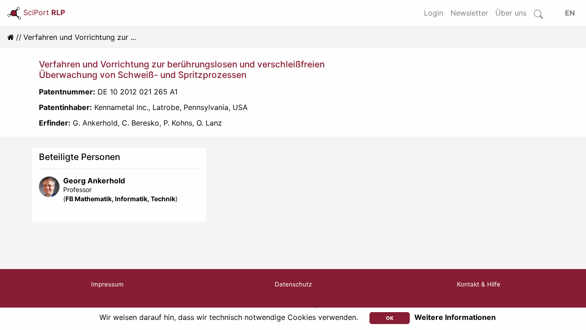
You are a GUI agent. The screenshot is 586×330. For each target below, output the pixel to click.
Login (433, 12)
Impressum (107, 284)
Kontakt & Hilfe (478, 284)
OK (390, 318)
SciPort (44, 12)
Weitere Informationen (455, 317)
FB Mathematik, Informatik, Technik (120, 199)
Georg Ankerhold (94, 180)
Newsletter (469, 12)
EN (570, 12)
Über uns (510, 12)
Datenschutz (293, 284)
